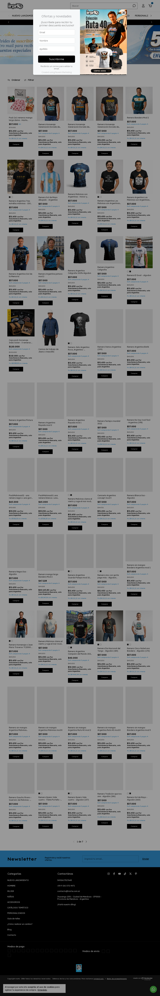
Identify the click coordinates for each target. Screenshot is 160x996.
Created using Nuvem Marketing (57, 72)
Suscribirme (56, 59)
